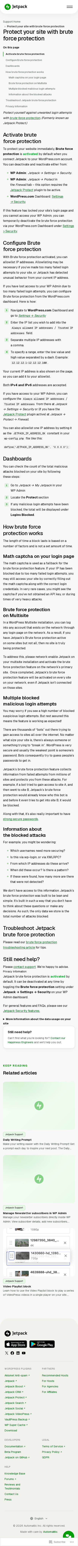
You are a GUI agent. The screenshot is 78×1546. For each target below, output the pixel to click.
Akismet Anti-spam (16, 1375)
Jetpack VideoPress (17, 1414)
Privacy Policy (51, 1452)
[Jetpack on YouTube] (24, 1353)
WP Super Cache (15, 1425)
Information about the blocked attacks (30, 94)
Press (8, 1499)
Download (11, 1430)
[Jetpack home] (16, 7)
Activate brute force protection (25, 54)
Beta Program (13, 1452)
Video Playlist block (17, 1286)
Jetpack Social (14, 1408)
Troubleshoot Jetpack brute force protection (31, 100)
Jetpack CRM (13, 1392)
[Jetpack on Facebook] (12, 1353)
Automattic (50, 1531)
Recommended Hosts (55, 1375)
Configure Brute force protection (24, 60)
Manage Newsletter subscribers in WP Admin (35, 1213)
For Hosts (48, 1381)
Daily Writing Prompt (17, 1139)
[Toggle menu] (69, 7)
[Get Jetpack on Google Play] (42, 1344)
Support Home (11, 21)
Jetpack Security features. (21, 1011)
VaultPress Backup (16, 1419)
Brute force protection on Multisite (28, 83)
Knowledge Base (15, 1473)
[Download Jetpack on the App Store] (16, 1344)
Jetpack (10, 1381)
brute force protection (25, 118)
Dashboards (13, 66)
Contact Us (11, 1494)
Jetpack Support (14, 1134)
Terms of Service (52, 1446)
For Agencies (50, 1386)
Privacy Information (16, 106)
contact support (24, 967)
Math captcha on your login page (27, 77)
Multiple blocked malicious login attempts (32, 88)
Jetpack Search (14, 1403)
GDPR (45, 1457)
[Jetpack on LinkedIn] (18, 1353)
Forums (9, 1479)
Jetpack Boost (14, 1386)
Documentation (14, 1446)
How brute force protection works (25, 72)
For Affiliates (49, 1392)
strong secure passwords (20, 819)
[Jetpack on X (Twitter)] (7, 1353)
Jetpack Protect (21, 190)
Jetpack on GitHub (16, 1457)
